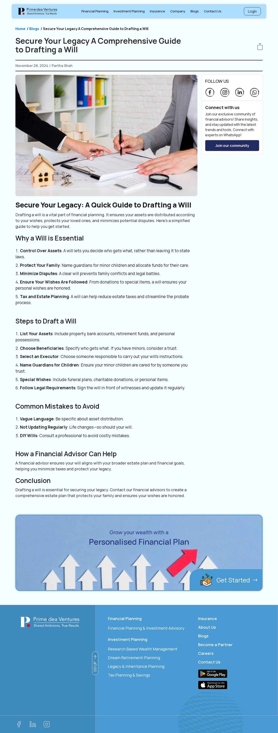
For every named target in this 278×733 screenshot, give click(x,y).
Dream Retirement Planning (134, 657)
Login (252, 11)
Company (178, 13)
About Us (207, 627)
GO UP (95, 667)
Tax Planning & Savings (129, 675)
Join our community (232, 145)
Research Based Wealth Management (142, 649)
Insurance (157, 11)
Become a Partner (215, 644)
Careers (205, 653)
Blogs (194, 11)
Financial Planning (94, 11)
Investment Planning (129, 11)
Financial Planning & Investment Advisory (146, 628)
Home (20, 28)
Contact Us (212, 11)
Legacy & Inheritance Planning (136, 666)
